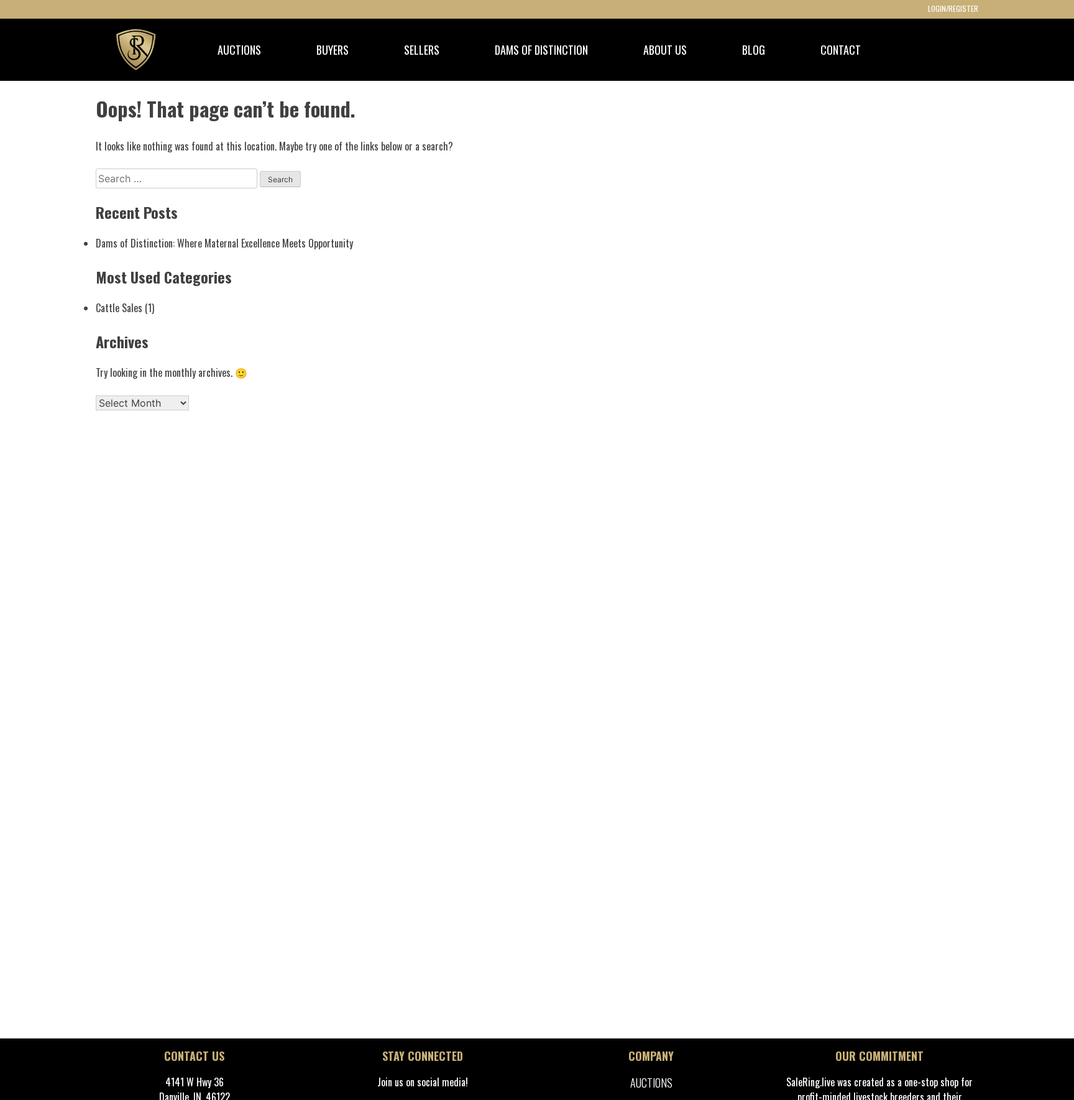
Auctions (651, 1083)
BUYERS (332, 50)
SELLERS (421, 50)
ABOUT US (665, 50)
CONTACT (840, 50)
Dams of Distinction (541, 50)
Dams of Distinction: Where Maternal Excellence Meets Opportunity (224, 243)
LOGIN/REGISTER (953, 8)
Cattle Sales (119, 307)
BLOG (753, 50)
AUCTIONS (239, 50)
